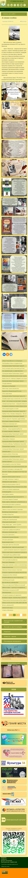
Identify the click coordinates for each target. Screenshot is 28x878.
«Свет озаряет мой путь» (8, 436)
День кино (5, 474)
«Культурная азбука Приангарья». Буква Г (13, 434)
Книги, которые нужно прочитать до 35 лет (13, 368)
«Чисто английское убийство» (10, 559)
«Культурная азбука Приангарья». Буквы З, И (13, 396)
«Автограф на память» (8, 494)
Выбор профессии (7, 507)
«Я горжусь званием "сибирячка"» (11, 431)
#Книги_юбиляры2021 (8, 605)
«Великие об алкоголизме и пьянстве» (12, 569)
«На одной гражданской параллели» (11, 595)
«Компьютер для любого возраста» (11, 504)
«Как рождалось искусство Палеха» (11, 464)
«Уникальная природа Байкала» (10, 537)
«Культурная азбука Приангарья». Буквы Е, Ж (13, 411)
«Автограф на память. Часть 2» (10, 426)
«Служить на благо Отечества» (10, 454)
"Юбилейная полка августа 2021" (10, 590)
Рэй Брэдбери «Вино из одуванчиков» (12, 363)
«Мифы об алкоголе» (7, 567)
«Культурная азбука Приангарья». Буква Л (13, 373)
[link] (14, 14)
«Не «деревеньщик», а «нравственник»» (12, 371)
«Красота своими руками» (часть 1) (11, 484)
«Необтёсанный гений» (8, 580)
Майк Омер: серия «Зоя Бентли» (10, 388)
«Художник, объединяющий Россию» (11, 391)
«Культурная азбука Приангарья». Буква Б (13, 449)
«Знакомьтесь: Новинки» (8, 439)
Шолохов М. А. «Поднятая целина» (11, 456)
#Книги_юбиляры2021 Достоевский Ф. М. (13, 496)
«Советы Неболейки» (7, 610)
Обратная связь (5, 866)
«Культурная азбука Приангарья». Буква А (13, 459)
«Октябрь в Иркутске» (8, 514)
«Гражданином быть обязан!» (9, 575)
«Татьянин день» (6, 451)
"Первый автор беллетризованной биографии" (14, 600)
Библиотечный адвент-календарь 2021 (12, 469)
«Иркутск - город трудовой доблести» (12, 428)
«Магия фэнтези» (6, 592)
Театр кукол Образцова (8, 562)
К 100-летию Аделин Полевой (10, 499)
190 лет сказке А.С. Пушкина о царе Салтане (13, 418)
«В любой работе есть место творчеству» (13, 577)
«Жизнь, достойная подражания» (10, 489)
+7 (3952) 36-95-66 (17, 1)
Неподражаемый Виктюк (8, 527)
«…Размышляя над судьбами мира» (11, 554)
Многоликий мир (6, 658)
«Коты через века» (7, 393)
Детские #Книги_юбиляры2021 (10, 582)
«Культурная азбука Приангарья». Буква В (13, 441)
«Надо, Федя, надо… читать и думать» (11, 524)
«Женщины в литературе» (9, 386)
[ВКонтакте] (4, 354)
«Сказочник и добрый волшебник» (11, 529)
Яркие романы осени (7, 542)
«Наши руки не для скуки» (9, 522)
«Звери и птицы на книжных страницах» (12, 509)
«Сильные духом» (6, 491)
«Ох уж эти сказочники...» (8, 534)
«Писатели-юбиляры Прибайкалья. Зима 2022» (14, 444)
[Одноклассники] (7, 354)
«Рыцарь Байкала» (7, 383)
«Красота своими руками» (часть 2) (11, 476)
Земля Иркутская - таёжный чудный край (13, 547)
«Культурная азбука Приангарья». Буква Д (13, 416)
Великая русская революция (9, 512)
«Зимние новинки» (7, 461)
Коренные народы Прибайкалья (10, 517)
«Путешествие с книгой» (8, 446)
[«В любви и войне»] (14, 33)
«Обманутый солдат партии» (9, 481)
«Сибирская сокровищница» (9, 519)
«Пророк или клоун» (7, 607)
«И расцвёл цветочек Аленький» (10, 544)
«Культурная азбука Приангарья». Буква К (13, 381)
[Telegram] (11, 354)
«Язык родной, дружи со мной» (10, 408)
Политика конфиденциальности (9, 864)
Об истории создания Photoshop (10, 421)
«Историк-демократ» (7, 539)
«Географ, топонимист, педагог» (10, 479)
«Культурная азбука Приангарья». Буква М (13, 365)
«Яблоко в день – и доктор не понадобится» (13, 587)
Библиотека (13, 730)
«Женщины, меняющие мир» (9, 532)
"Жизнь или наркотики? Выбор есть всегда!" (13, 585)
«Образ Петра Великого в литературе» (12, 360)
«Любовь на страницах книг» (9, 423)
